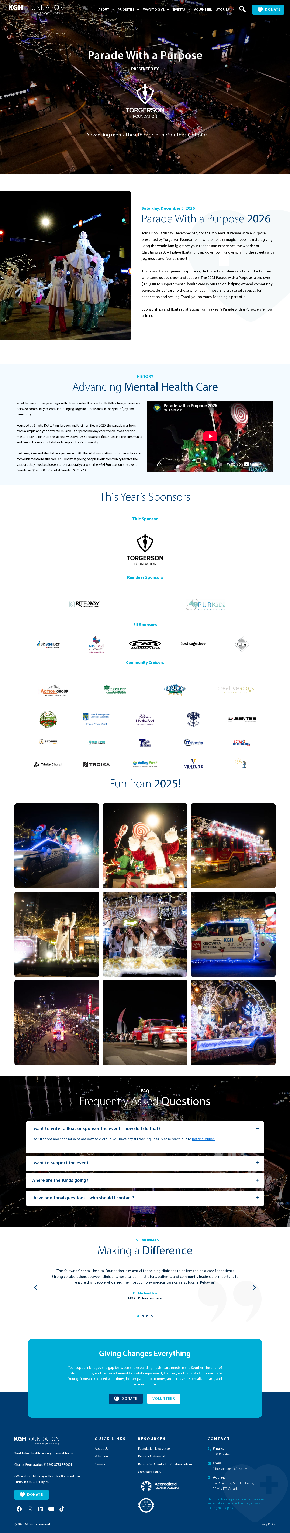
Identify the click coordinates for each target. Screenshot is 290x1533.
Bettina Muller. (203, 1139)
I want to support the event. (60, 1163)
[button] (239, 9)
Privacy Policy (267, 1524)
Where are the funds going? (59, 1180)
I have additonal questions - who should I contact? (82, 1198)
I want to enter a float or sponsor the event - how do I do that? (95, 1128)
